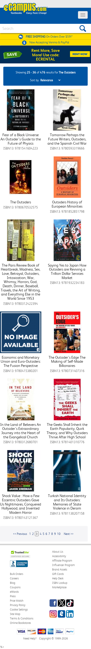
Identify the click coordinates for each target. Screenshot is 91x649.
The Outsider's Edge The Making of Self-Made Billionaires (67, 361)
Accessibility (59, 556)
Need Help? (29, 638)
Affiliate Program (62, 560)
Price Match (16, 600)
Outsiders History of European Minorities (67, 204)
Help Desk (57, 578)
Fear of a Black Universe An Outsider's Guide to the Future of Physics (20, 139)
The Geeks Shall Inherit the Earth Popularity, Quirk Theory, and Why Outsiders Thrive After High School (67, 430)
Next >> (69, 534)
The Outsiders (20, 202)
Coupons (15, 587)
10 (59, 534)
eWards (14, 591)
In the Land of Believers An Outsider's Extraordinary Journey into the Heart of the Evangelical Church (20, 430)
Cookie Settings (19, 609)
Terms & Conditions (21, 618)
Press (13, 596)
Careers (14, 578)
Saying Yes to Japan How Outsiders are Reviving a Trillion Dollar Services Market (67, 271)
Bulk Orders (16, 574)
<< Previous (20, 534)
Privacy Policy (17, 605)
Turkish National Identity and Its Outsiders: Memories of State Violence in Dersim (67, 501)
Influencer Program (63, 565)
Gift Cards (58, 574)
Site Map (15, 614)
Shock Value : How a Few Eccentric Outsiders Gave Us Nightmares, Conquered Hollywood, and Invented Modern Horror (20, 504)
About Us (57, 551)
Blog (12, 582)
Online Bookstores (20, 623)
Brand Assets (59, 569)
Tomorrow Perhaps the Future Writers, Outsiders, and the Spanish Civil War (67, 139)
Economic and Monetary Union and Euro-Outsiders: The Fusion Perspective (21, 361)
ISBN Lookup (59, 582)
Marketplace (59, 587)
